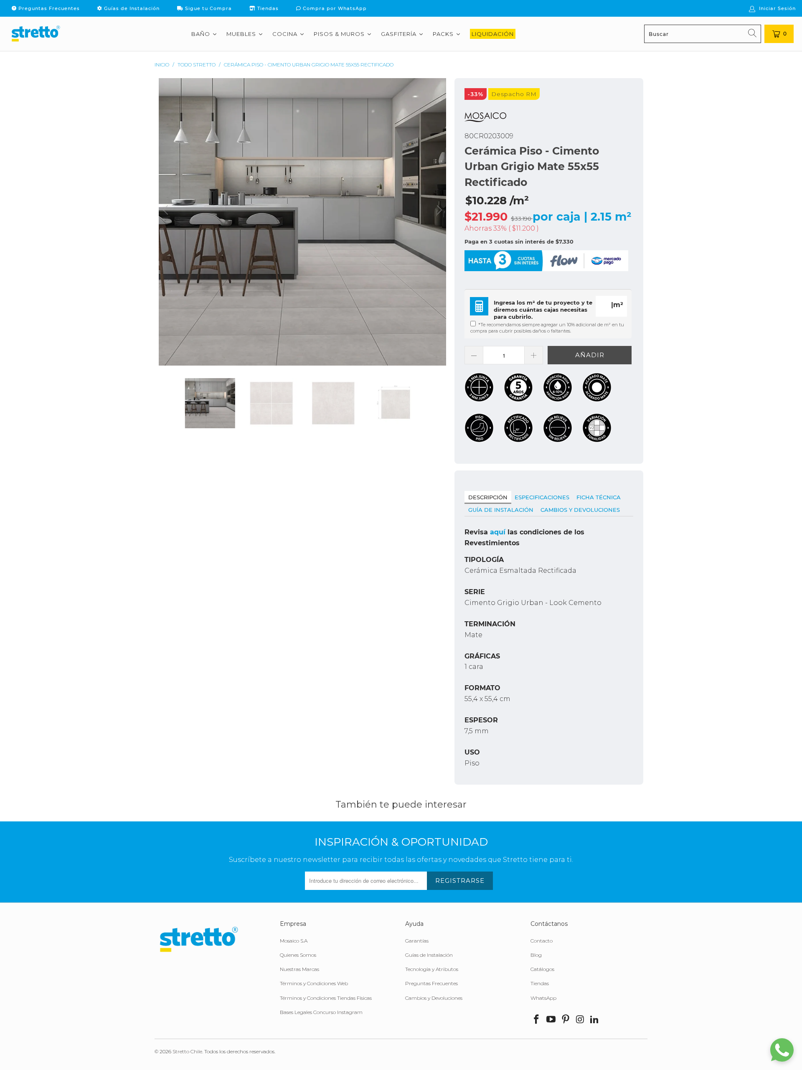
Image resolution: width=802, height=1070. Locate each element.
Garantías (417, 941)
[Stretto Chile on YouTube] (551, 1019)
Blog (536, 955)
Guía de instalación (500, 509)
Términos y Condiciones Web (314, 983)
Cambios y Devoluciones (580, 509)
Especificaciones (542, 497)
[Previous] (166, 222)
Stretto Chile (187, 1051)
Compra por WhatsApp (334, 8)
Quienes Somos (298, 955)
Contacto (541, 941)
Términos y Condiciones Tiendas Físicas (326, 998)
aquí (497, 532)
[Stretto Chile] (35, 34)
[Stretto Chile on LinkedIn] (595, 1019)
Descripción (488, 497)
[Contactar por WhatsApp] (782, 1050)
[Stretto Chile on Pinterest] (565, 1019)
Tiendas (267, 8)
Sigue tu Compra (207, 8)
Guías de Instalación (131, 8)
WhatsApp (543, 998)
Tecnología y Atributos (431, 969)
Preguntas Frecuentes (48, 8)
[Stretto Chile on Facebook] (536, 1019)
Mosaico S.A (293, 941)
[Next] (438, 222)
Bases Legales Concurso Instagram (321, 1012)
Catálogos (542, 969)
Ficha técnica (598, 497)
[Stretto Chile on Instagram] (580, 1019)
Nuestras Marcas (299, 969)
